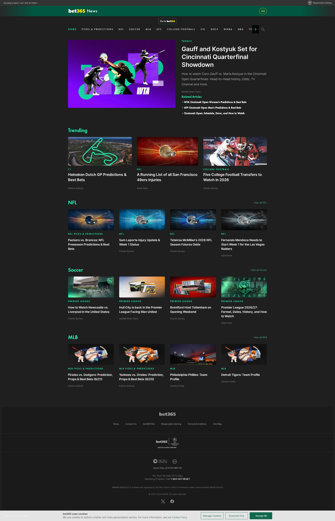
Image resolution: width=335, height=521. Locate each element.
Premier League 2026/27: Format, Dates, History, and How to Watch (244, 312)
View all (260, 202)
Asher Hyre (226, 255)
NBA (241, 29)
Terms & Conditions (197, 424)
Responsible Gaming (322, 3)
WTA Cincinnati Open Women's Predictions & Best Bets (215, 102)
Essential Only (236, 515)
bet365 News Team (128, 318)
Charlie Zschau (126, 251)
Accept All (261, 515)
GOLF (214, 29)
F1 (69, 169)
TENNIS (187, 41)
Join (263, 11)
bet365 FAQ (149, 424)
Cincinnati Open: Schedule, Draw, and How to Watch (214, 113)
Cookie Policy (179, 517)
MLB (148, 29)
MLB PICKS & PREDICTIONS (85, 368)
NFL (121, 29)
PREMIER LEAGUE (79, 301)
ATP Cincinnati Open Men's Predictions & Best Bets (212, 107)
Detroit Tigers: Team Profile (240, 375)
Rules (116, 424)
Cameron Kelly (177, 386)
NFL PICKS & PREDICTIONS (85, 234)
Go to (163, 21)
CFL (203, 29)
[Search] (263, 29)
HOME (72, 29)
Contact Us (130, 424)
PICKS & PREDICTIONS (97, 29)
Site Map (217, 424)
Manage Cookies (212, 515)
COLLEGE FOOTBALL (181, 29)
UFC (159, 29)
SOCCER (134, 29)
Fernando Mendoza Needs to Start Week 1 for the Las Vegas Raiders (243, 244)
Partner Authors (75, 386)
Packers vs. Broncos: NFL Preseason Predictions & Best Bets (88, 244)
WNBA (228, 29)
